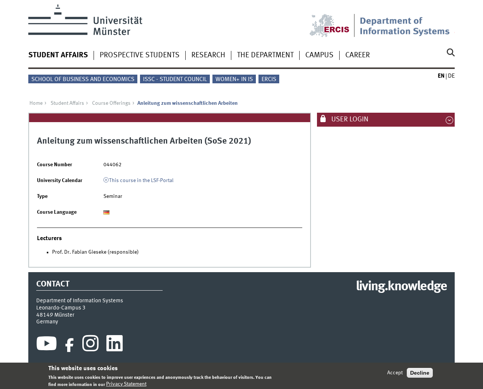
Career (357, 55)
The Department (265, 55)
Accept (395, 372)
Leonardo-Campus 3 (61, 308)
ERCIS (268, 80)
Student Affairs (58, 55)
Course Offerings (111, 103)
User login (349, 119)
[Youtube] (46, 345)
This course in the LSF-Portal (141, 180)
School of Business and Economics (82, 80)
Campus (319, 55)
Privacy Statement (126, 384)
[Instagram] (90, 345)
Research (208, 55)
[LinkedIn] (114, 345)
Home (36, 103)
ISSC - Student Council (175, 80)
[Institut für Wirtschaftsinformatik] (407, 21)
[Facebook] (69, 345)
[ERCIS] (335, 21)
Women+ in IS (234, 80)
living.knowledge (401, 287)
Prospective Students (140, 55)
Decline (419, 373)
